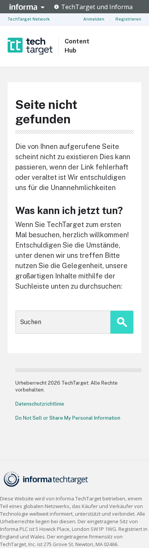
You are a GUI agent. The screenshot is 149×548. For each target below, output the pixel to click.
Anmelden (93, 19)
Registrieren (128, 19)
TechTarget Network (29, 19)
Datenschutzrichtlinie (39, 404)
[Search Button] (121, 322)
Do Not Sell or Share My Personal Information (67, 418)
